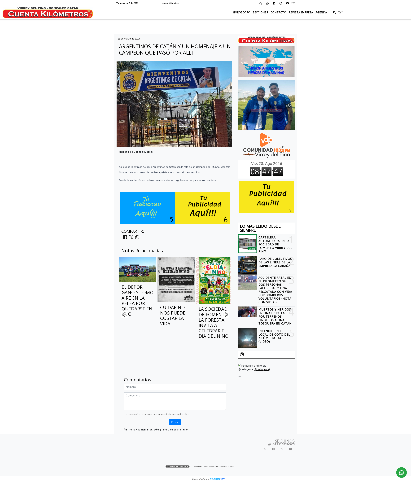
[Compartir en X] (131, 238)
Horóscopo (241, 12)
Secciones (260, 12)
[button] (260, 3)
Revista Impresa (301, 12)
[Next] (225, 314)
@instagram (261, 369)
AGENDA (321, 12)
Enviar (175, 422)
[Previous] (124, 314)
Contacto (278, 12)
